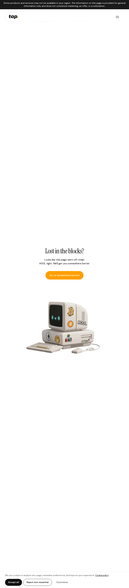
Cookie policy (102, 575)
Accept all (13, 582)
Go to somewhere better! (64, 275)
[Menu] (117, 17)
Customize (62, 582)
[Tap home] (13, 17)
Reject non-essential (38, 582)
